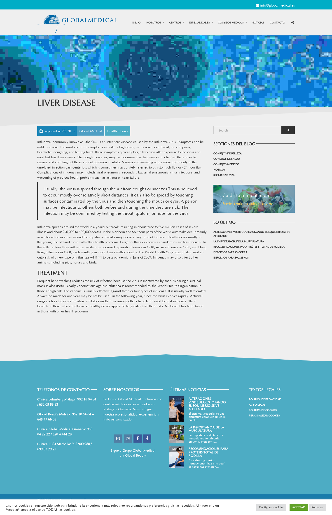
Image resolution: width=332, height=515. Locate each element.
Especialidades (199, 22)
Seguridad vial (224, 175)
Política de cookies (263, 410)
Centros (175, 22)
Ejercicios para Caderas (230, 252)
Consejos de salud (226, 158)
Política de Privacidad (265, 399)
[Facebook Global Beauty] (147, 438)
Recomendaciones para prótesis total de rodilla (249, 246)
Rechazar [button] (317, 507)
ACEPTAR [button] (298, 507)
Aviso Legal (257, 404)
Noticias (258, 22)
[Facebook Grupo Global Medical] (137, 438)
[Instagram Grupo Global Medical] (118, 438)
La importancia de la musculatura (238, 241)
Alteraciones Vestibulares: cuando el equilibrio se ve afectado (251, 234)
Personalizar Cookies (264, 415)
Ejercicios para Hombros (231, 257)
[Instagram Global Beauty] (128, 438)
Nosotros (153, 22)
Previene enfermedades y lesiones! (248, 203)
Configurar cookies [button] (271, 507)
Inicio (136, 22)
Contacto (277, 22)
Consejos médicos (231, 22)
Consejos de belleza (227, 153)
